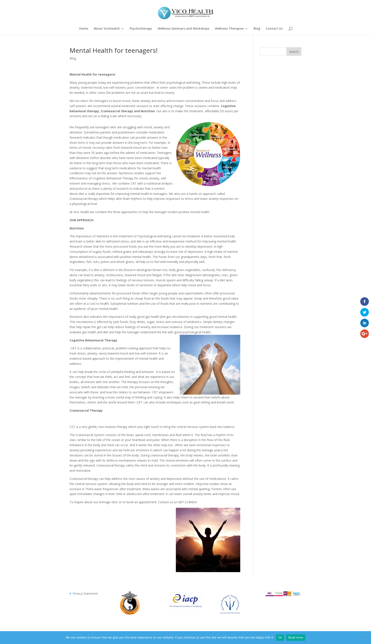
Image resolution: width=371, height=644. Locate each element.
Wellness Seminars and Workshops (183, 28)
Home (83, 28)
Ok (280, 637)
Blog (257, 28)
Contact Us (274, 28)
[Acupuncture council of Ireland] (130, 614)
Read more (295, 637)
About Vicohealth (107, 28)
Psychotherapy (141, 28)
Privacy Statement (85, 593)
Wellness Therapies (229, 28)
